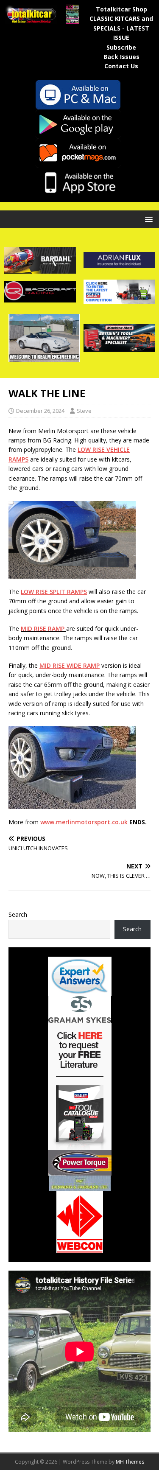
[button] (147, 219)
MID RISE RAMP (42, 628)
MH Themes (130, 1461)
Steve (84, 410)
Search (17, 914)
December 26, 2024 (40, 410)
